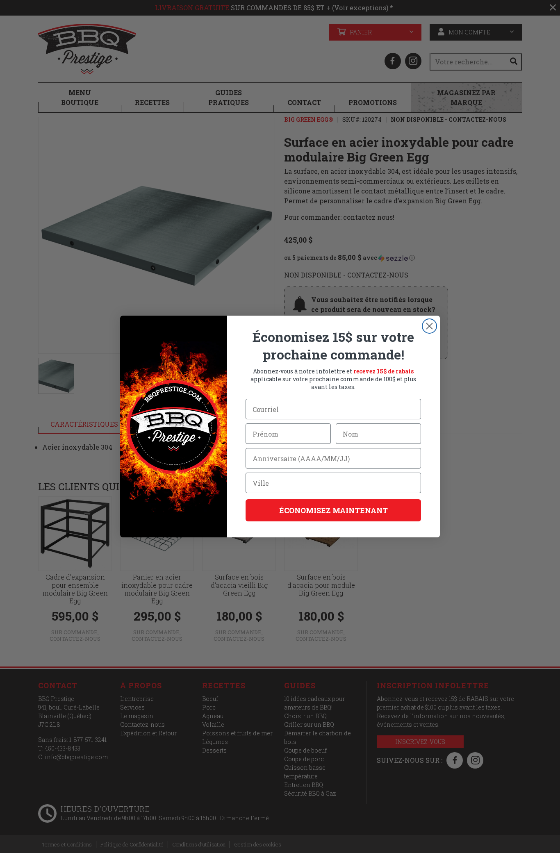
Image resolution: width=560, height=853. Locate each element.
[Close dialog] (429, 326)
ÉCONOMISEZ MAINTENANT (333, 510)
